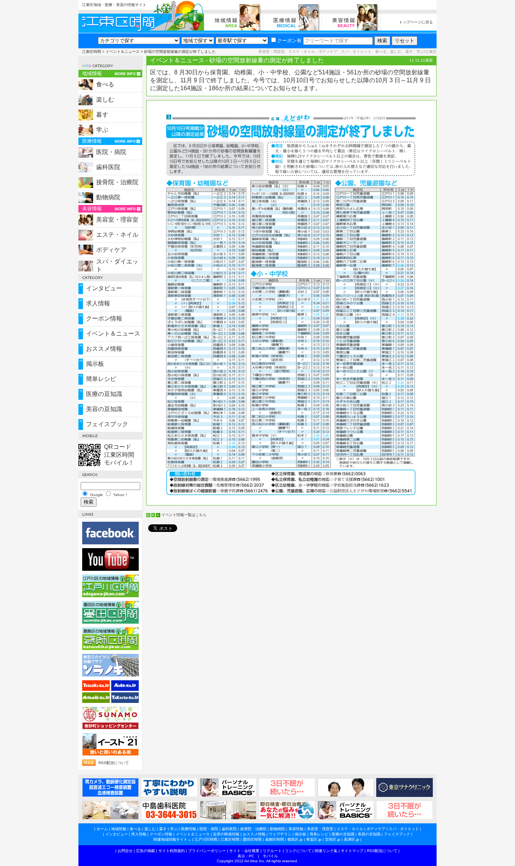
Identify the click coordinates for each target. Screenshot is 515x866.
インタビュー (104, 288)
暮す (102, 114)
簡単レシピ (101, 379)
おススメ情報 (104, 348)
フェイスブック (107, 424)
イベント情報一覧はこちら (184, 515)
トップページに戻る (416, 22)
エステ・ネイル (117, 234)
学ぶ (102, 129)
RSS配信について (113, 763)
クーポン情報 (104, 318)
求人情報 (98, 303)
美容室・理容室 (117, 219)
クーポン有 (289, 40)
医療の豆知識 (104, 394)
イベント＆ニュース (122, 51)
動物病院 (108, 197)
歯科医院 (108, 167)
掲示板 (95, 364)
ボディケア (111, 250)
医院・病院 (111, 152)
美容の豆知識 (104, 409)
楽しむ (105, 99)
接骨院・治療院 (117, 182)
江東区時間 (91, 51)
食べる (105, 84)
